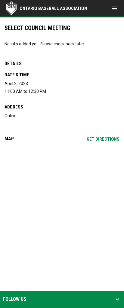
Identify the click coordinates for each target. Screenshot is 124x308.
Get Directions (103, 139)
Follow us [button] (14, 299)
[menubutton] (114, 8)
